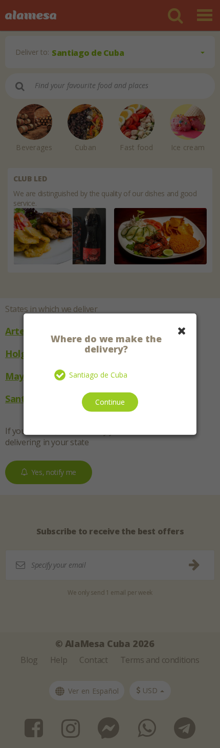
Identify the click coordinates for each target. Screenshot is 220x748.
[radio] (60, 375)
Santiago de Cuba (98, 375)
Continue (110, 401)
